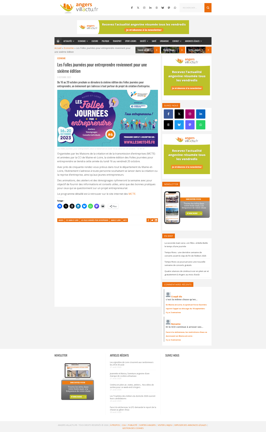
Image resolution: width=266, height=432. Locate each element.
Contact (175, 41)
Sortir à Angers (147, 425)
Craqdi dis (176, 296)
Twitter (152, 220)
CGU (124, 425)
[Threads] (156, 7)
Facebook (148, 220)
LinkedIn (156, 220)
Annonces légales (192, 41)
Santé (154, 41)
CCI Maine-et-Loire (72, 220)
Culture (95, 41)
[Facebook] (131, 7)
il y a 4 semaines (173, 340)
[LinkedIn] (150, 7)
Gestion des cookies (133, 428)
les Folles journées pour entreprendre (94, 220)
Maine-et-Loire (116, 220)
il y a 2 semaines (173, 312)
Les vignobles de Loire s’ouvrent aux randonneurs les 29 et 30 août (131, 363)
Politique (105, 41)
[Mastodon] (168, 7)
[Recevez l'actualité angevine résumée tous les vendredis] (133, 27)
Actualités (67, 41)
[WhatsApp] (175, 7)
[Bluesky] (162, 7)
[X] (138, 7)
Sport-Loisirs (130, 41)
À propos (115, 425)
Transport (117, 41)
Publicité (132, 425)
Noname (176, 323)
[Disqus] (107, 267)
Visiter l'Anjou (165, 425)
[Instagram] (144, 7)
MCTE (132, 194)
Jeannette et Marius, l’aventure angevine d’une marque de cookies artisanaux (129, 374)
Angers (60, 220)
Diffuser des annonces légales (190, 425)
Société (143, 41)
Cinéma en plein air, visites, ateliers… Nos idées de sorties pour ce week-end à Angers (132, 386)
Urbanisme (164, 41)
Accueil (57, 48)
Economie (82, 41)
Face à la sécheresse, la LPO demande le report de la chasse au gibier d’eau (133, 408)
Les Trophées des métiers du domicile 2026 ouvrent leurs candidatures (132, 397)
